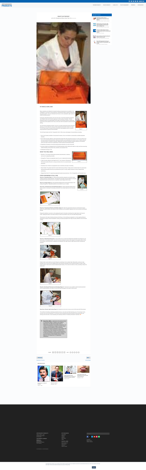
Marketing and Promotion (105, 38)
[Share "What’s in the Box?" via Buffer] (60, 352)
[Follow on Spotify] (99, 437)
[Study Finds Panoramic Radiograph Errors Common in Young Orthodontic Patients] (70, 370)
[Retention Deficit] (57, 373)
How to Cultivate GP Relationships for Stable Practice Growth (103, 37)
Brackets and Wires (60, 18)
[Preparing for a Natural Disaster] (44, 373)
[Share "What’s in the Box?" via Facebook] (53, 352)
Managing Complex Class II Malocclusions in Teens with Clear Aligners (102, 18)
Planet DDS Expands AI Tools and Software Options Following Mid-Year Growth (103, 42)
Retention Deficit (54, 382)
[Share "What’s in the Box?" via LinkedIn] (57, 352)
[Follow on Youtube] (94, 437)
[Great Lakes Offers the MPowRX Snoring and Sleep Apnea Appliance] (83, 369)
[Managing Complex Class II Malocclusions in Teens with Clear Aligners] (94, 18)
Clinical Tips (66, 18)
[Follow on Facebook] (87, 437)
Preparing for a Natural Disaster (42, 383)
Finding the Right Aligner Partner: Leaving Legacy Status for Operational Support (103, 30)
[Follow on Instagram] (97, 437)
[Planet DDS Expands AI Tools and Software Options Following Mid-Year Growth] (94, 41)
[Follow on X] (90, 437)
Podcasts (102, 33)
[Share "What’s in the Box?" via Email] (62, 352)
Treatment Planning (104, 44)
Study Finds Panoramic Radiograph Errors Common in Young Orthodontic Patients (70, 376)
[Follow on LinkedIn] (92, 437)
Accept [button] (94, 467)
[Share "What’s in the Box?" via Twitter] (55, 352)
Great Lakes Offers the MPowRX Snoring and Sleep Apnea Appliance (82, 375)
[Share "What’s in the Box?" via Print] (64, 352)
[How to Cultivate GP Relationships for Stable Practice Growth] (94, 36)
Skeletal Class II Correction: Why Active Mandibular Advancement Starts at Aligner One (102, 24)
